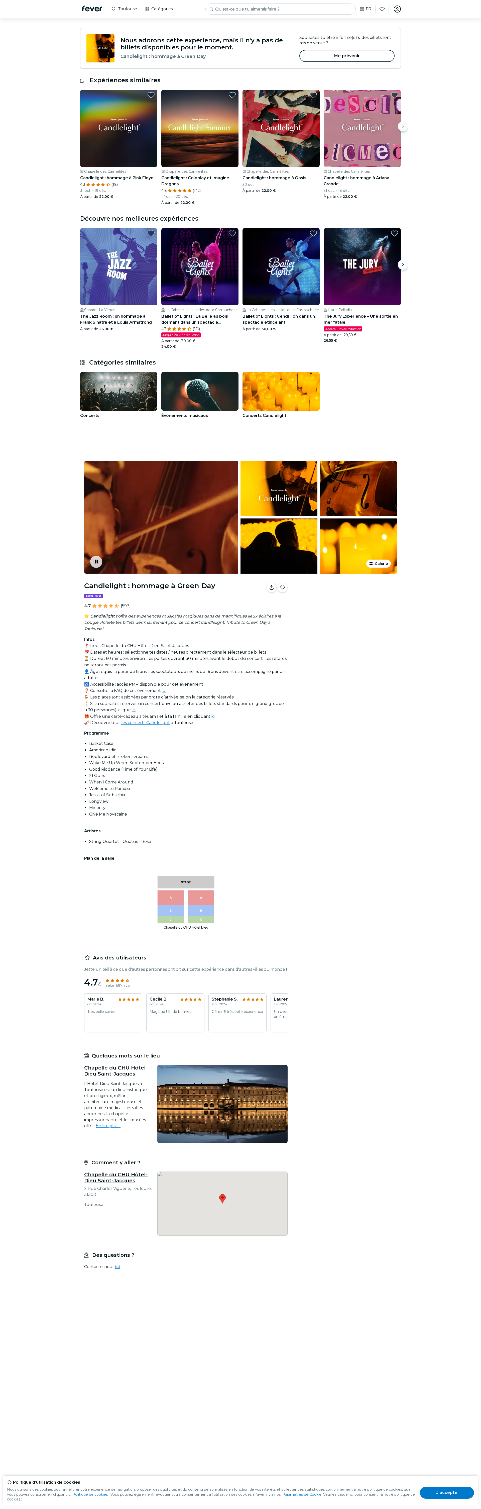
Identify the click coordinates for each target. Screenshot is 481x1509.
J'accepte (446, 1492)
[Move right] (403, 126)
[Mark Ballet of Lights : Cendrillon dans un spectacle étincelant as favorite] (313, 233)
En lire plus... (108, 1125)
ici (164, 690)
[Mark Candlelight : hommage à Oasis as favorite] (313, 95)
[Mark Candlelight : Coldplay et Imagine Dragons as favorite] (232, 95)
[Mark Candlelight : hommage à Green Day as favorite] (283, 588)
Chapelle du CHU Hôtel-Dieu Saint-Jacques (116, 1178)
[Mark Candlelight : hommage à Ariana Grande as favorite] (394, 95)
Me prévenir (347, 55)
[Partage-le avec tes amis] (272, 588)
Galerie (381, 563)
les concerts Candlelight (145, 722)
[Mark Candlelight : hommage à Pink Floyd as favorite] (151, 95)
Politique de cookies (90, 1494)
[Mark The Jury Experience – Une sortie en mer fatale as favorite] (394, 233)
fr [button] (368, 9)
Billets (345, 603)
